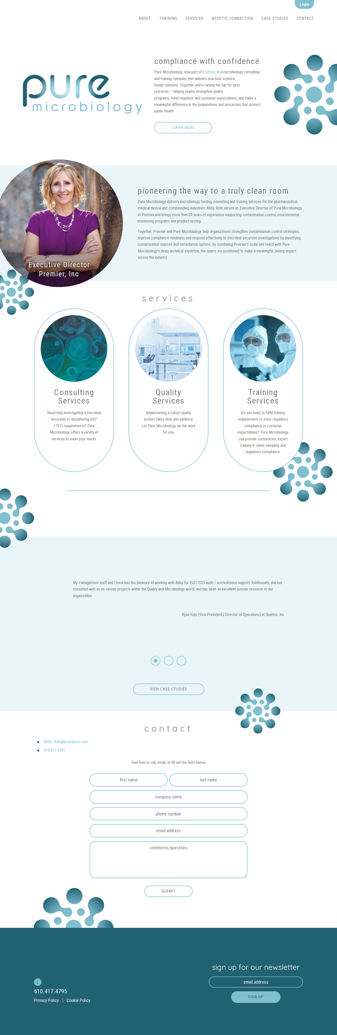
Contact (305, 18)
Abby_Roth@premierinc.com (66, 741)
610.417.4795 (54, 750)
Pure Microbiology (76, 18)
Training (168, 18)
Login (304, 4)
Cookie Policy (79, 1000)
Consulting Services (205, 26)
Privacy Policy (46, 1000)
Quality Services (202, 37)
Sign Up (255, 996)
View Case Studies (168, 689)
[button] (155, 661)
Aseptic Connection (232, 18)
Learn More (183, 127)
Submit (168, 891)
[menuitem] (145, 18)
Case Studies (275, 18)
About (145, 18)
